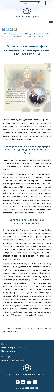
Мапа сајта (6, 356)
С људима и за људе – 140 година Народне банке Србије (29, 34)
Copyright (19, 388)
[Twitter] (7, 29)
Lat (47, 3)
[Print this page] (15, 29)
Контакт (4, 344)
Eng (51, 3)
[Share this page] (11, 29)
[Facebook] (3, 29)
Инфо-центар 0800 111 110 (13, 348)
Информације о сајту (10, 351)
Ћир (43, 3)
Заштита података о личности (14, 360)
